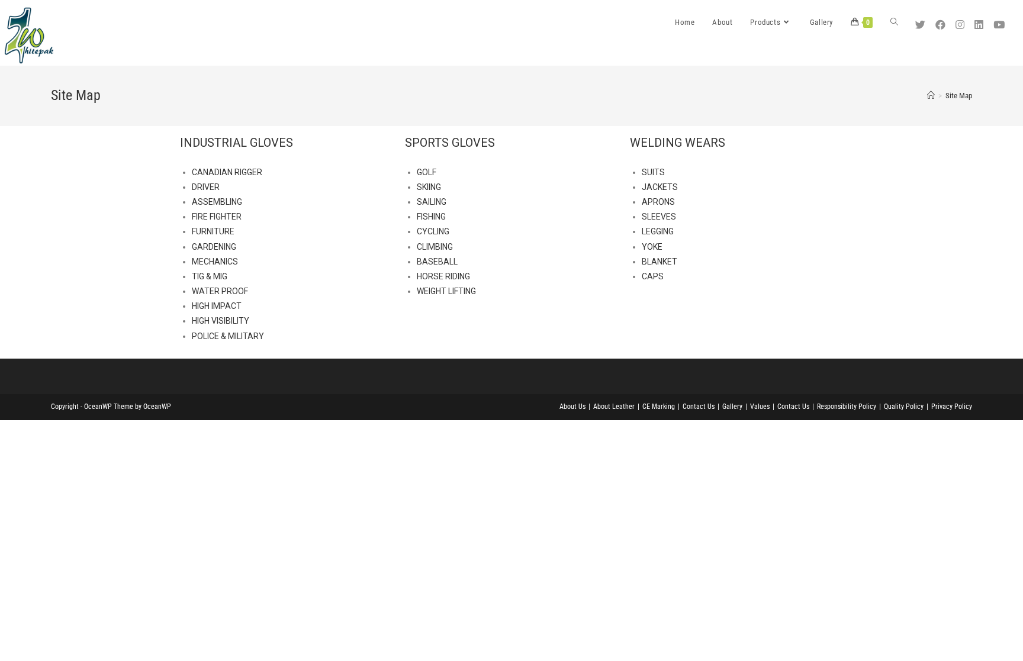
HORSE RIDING (443, 276)
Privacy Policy (951, 406)
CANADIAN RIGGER (227, 172)
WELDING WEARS (677, 143)
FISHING (431, 216)
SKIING (429, 187)
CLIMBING (435, 246)
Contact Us (699, 406)
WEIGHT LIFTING (446, 291)
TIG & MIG (209, 276)
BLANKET (659, 261)
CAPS (653, 276)
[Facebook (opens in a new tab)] (942, 20)
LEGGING (658, 231)
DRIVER (206, 187)
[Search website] (894, 22)
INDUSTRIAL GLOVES (236, 143)
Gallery (732, 406)
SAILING (431, 202)
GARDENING (214, 246)
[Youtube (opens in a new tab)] (1000, 20)
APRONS (658, 202)
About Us (572, 406)
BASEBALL (437, 261)
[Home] (931, 95)
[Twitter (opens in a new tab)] (922, 20)
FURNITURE (213, 231)
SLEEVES (659, 216)
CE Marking (658, 406)
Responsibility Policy (846, 406)
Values (760, 406)
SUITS (653, 172)
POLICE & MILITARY (228, 336)
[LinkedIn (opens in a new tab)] (980, 20)
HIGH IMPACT (217, 306)
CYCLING (433, 231)
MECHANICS (215, 261)
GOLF (426, 172)
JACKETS (660, 187)
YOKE (652, 246)
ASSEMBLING (217, 202)
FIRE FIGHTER (217, 216)
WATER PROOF (220, 291)
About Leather (614, 406)
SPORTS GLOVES (450, 143)
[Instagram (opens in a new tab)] (961, 20)
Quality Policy (904, 406)
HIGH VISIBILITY (220, 320)
